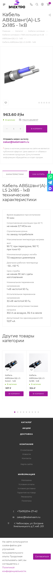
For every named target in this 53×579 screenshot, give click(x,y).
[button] (14, 412)
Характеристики (15, 174)
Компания (26, 444)
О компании (26, 450)
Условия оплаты (26, 484)
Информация (26, 474)
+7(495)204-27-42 (27, 511)
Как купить (39, 174)
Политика (27, 501)
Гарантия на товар (26, 492)
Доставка (26, 434)
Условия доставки (26, 488)
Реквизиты (26, 496)
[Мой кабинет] (42, 4)
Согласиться (42, 556)
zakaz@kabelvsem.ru (16, 142)
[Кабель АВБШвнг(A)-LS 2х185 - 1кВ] (26, 73)
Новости (26, 454)
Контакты (26, 458)
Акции (26, 428)
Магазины (26, 480)
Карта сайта (27, 464)
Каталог (26, 422)
